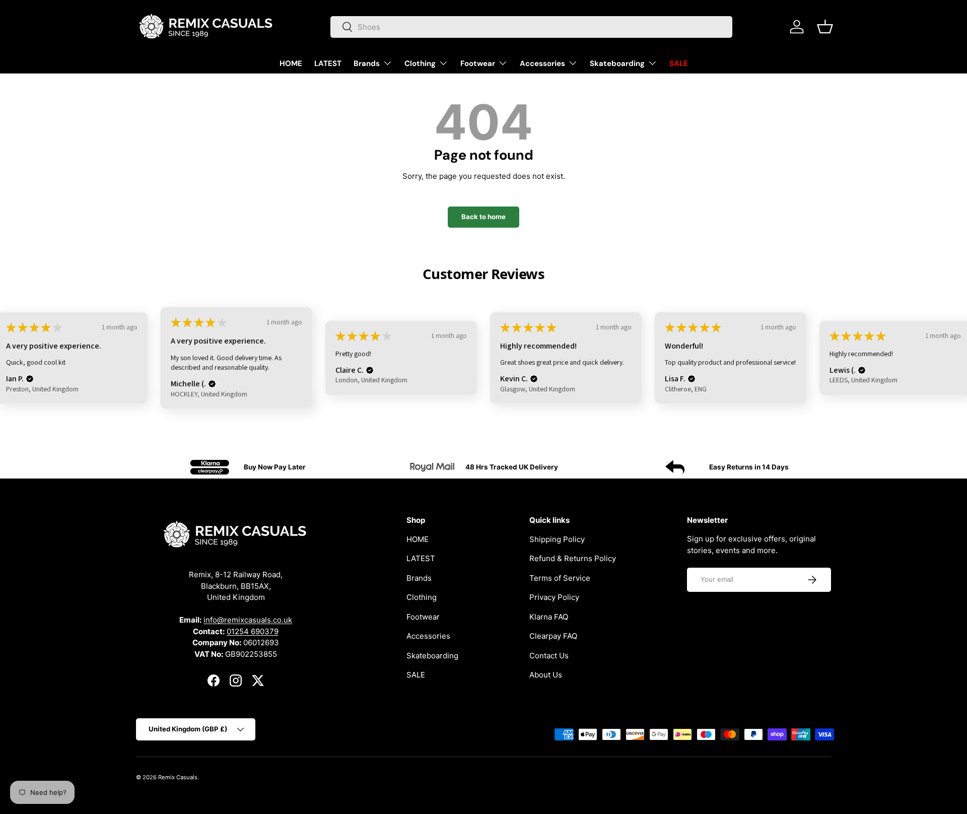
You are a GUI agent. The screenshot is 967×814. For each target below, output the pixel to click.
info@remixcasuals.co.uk (247, 620)
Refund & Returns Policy (572, 558)
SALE (678, 63)
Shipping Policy (557, 539)
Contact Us (549, 655)
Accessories (542, 63)
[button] (825, 27)
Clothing (420, 63)
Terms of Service (559, 578)
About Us (545, 675)
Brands (367, 63)
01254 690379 (253, 631)
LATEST (327, 63)
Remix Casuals (177, 777)
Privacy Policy (554, 597)
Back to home (483, 217)
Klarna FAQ (548, 617)
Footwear (477, 63)
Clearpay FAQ (553, 636)
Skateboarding (617, 63)
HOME (291, 63)
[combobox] (531, 27)
